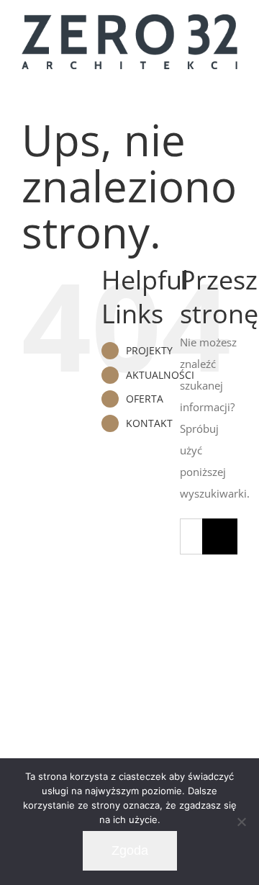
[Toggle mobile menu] (231, 87)
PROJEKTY (149, 350)
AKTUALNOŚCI (160, 375)
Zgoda (130, 850)
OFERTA (144, 398)
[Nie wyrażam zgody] (241, 821)
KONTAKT (149, 423)
